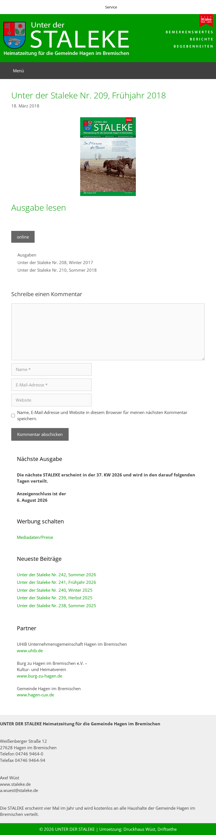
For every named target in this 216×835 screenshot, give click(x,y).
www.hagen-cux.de (35, 694)
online (23, 237)
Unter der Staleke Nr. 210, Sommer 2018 (57, 270)
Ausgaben (26, 255)
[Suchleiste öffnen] (207, 70)
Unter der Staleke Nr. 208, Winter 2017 (55, 262)
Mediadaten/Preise (35, 537)
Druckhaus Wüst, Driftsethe (150, 829)
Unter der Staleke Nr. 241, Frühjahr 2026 (56, 582)
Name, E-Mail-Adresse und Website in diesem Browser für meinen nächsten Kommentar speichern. (102, 415)
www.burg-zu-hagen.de (39, 676)
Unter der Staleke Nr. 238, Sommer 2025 (56, 605)
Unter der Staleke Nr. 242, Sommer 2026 (56, 574)
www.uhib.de (30, 650)
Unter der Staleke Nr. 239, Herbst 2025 (55, 597)
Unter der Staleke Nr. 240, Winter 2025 (55, 590)
